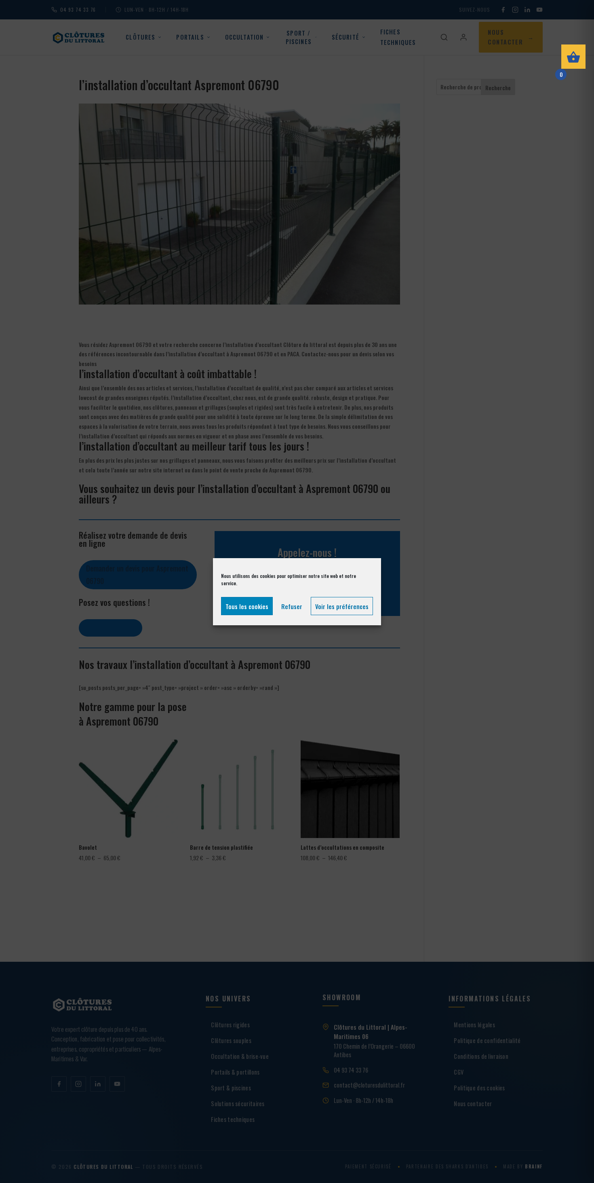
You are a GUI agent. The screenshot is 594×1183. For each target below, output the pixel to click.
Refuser (291, 605)
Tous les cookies (246, 605)
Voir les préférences (342, 605)
